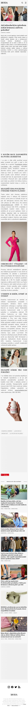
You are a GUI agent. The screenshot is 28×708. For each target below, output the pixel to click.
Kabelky (15, 612)
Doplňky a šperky (8, 612)
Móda (2, 508)
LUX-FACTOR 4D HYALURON (16, 433)
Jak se (2, 639)
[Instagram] (9, 687)
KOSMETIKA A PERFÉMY (7, 431)
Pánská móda (7, 508)
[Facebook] (12, 687)
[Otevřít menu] (25, 2)
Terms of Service (15, 705)
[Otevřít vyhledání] (22, 2)
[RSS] (19, 687)
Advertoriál (4, 533)
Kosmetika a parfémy (5, 32)
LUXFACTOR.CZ (17, 431)
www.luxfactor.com (7, 205)
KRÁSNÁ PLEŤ (5, 433)
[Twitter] (16, 687)
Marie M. (11, 22)
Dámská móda (14, 508)
